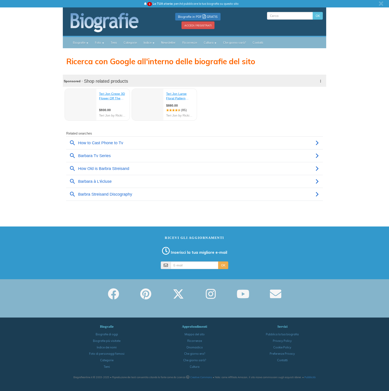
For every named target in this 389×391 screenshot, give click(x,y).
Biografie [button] (79, 42)
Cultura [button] (209, 42)
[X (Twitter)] (178, 297)
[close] (381, 3)
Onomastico (194, 347)
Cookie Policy (282, 347)
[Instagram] (211, 297)
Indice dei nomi (107, 347)
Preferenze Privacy (282, 353)
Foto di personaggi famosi (106, 353)
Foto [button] (98, 42)
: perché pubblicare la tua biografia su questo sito (194, 3)
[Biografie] (110, 22)
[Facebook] (113, 297)
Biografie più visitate (106, 341)
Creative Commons (201, 377)
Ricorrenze (189, 42)
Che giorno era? (194, 353)
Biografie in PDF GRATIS (198, 17)
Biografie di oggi (107, 334)
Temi (114, 42)
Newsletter (168, 42)
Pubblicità (310, 377)
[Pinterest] (145, 297)
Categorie (130, 42)
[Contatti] (275, 297)
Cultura (194, 366)
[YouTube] (243, 297)
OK (318, 16)
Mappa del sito (195, 334)
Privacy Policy (282, 341)
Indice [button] (148, 42)
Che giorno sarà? (234, 42)
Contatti (258, 42)
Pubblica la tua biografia (282, 334)
